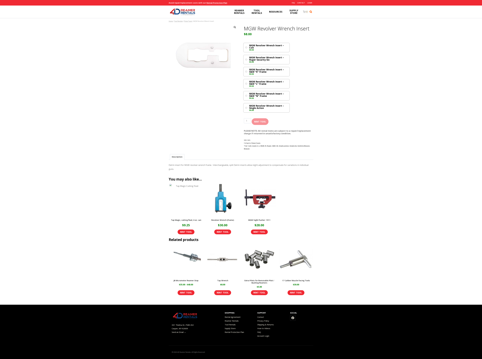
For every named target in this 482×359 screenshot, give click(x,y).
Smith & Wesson (303, 146)
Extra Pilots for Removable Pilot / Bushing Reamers (259, 281)
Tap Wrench (222, 280)
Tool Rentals (230, 324)
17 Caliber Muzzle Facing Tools (296, 280)
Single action (284, 146)
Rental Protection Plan (216, 3)
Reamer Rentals (232, 321)
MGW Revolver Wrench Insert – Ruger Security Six (266, 58)
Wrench (247, 149)
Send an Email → (179, 332)
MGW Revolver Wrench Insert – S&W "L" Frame (266, 82)
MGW (262, 146)
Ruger (269, 146)
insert (254, 146)
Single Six (293, 146)
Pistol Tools (255, 143)
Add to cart (260, 120)
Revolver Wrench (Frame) (222, 220)
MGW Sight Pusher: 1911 (259, 220)
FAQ (293, 3)
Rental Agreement (232, 317)
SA (277, 146)
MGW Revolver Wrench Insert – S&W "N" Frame (266, 94)
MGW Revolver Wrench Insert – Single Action (266, 106)
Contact (301, 3)
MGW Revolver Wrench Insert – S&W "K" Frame (266, 70)
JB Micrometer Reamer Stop (186, 280)
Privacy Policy (263, 321)
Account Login (263, 336)
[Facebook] (293, 318)
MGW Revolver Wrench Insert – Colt (266, 46)
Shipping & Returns (265, 324)
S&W (274, 146)
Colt (249, 146)
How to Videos (263, 328)
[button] (235, 27)
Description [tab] (177, 157)
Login (309, 3)
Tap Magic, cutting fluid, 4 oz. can (186, 220)
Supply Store (230, 328)
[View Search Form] (311, 12)
